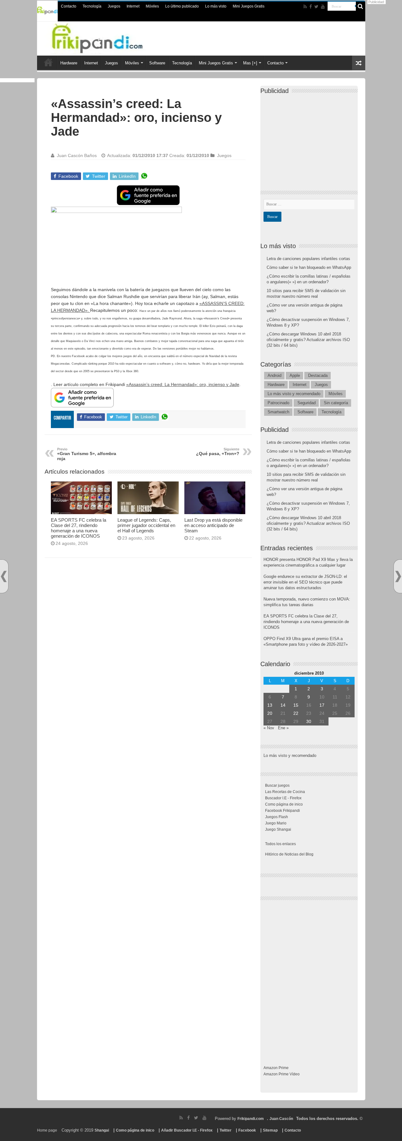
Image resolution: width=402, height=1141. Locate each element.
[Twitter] (316, 6)
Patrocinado (278, 402)
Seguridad (306, 402)
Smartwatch (278, 412)
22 (295, 713)
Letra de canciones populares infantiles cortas (308, 258)
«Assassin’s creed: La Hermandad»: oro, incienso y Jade (182, 384)
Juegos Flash (276, 817)
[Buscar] (360, 6)
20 (269, 713)
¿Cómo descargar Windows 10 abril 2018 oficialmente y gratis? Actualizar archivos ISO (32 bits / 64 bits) (308, 340)
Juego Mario (275, 823)
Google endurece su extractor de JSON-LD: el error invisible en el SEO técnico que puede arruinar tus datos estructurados (305, 582)
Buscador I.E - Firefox (283, 798)
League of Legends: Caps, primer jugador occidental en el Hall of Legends (146, 525)
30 (308, 721)
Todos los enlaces (280, 844)
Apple (295, 375)
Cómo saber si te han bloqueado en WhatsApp (309, 267)
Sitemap (270, 1130)
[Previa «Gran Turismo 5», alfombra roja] (4, 576)
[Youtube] (322, 6)
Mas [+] (250, 63)
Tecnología (92, 6)
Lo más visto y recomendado (294, 393)
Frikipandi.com (250, 1119)
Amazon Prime (276, 1068)
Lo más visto (215, 6)
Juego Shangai (278, 829)
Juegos (114, 6)
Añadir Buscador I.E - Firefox (187, 1130)
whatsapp (144, 176)
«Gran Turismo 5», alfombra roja (86, 454)
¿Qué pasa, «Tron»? (217, 451)
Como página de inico (284, 804)
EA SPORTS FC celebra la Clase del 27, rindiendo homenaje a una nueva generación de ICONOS (78, 528)
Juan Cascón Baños (77, 155)
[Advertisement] (148, 632)
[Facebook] (310, 6)
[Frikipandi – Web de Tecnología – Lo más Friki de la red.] (110, 37)
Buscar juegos (277, 785)
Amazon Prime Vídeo (281, 1074)
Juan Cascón (281, 1119)
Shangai (102, 1130)
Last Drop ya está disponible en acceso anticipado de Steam (213, 525)
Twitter (225, 1130)
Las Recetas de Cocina (285, 792)
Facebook (247, 1130)
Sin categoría (336, 402)
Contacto (68, 6)
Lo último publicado (182, 6)
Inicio (48, 62)
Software (157, 63)
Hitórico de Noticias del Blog (289, 854)
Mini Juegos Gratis (248, 6)
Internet (133, 6)
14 (282, 705)
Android (274, 375)
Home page (47, 1130)
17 (321, 705)
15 (295, 705)
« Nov (268, 727)
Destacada (318, 375)
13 (269, 705)
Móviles (152, 6)
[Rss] (305, 6)
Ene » (283, 727)
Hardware (68, 63)
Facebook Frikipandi (282, 810)
